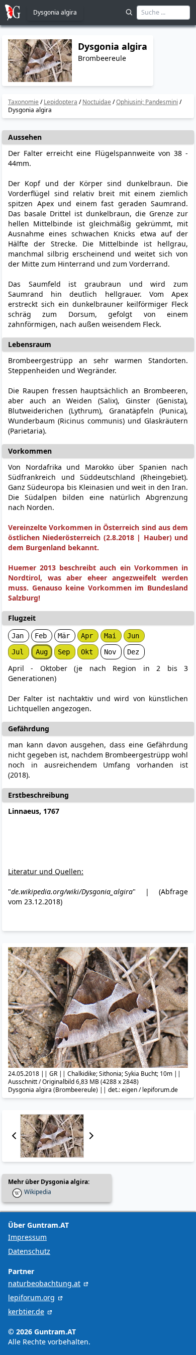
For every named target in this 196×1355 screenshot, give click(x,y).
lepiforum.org (31, 1297)
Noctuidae (96, 102)
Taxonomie (23, 102)
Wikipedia (37, 1192)
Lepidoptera (60, 102)
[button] (14, 1136)
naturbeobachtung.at (44, 1283)
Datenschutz (29, 1251)
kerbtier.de (26, 1311)
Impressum (27, 1237)
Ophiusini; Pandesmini (147, 102)
